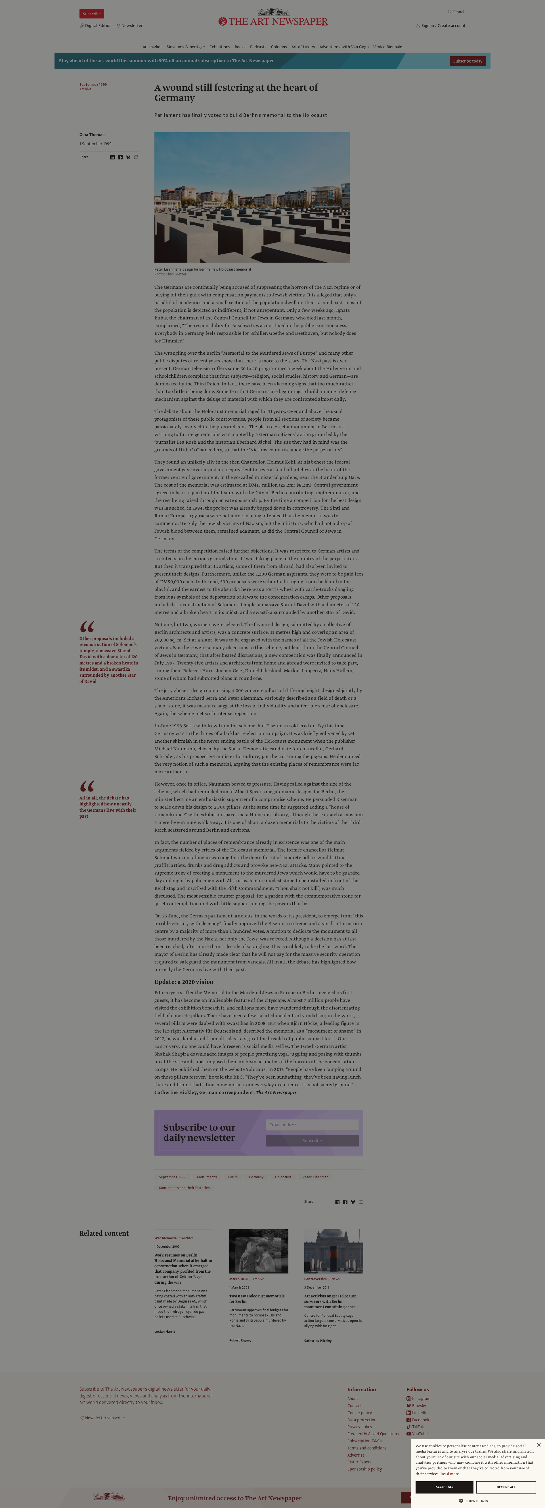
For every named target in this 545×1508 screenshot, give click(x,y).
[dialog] (478, 1473)
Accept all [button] (444, 1487)
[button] (476, 1500)
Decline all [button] (506, 1487)
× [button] (538, 1445)
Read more (450, 1473)
